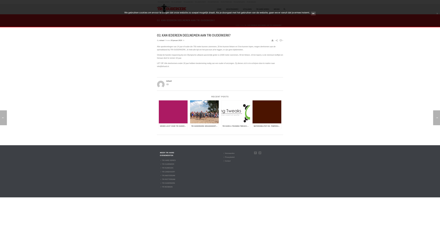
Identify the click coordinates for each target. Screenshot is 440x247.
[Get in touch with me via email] (167, 85)
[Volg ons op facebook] (255, 153)
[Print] (272, 40)
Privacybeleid (230, 157)
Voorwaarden (230, 153)
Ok (313, 13)
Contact (228, 161)
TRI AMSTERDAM (168, 175)
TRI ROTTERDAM (168, 179)
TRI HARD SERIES (169, 160)
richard (161, 40)
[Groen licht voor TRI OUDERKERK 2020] (173, 111)
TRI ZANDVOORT (168, 172)
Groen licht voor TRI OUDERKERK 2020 (174, 126)
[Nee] (437, 13)
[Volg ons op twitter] (259, 153)
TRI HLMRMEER (168, 164)
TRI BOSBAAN (167, 187)
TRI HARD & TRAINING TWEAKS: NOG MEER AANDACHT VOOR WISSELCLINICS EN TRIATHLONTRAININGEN (236, 126)
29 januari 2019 (176, 40)
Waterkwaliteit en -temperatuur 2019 (267, 126)
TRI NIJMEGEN (167, 168)
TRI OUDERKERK (168, 183)
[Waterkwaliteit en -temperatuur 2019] (267, 111)
